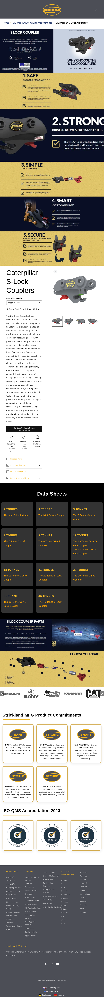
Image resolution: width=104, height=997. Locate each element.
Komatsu (83, 876)
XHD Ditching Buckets (52, 907)
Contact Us (10, 884)
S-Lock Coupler (49, 872)
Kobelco (83, 872)
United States (53, 991)
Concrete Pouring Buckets (32, 878)
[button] (5, 10)
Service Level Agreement (11, 917)
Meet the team (12, 902)
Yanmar (83, 912)
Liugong (83, 890)
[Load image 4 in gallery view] (92, 321)
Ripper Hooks (30, 935)
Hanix (63, 905)
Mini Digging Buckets (30, 923)
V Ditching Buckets (50, 896)
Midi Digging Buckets (30, 916)
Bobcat (64, 891)
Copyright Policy (13, 891)
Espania (60, 995)
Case (63, 887)
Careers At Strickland (10, 878)
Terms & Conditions (14, 926)
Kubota (83, 879)
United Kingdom (53, 987)
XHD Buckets (48, 903)
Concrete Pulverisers (29, 885)
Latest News (11, 898)
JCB (63, 920)
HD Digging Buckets (33, 908)
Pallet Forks (29, 928)
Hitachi (64, 909)
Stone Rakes (48, 879)
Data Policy (11, 895)
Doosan (64, 898)
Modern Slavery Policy (12, 907)
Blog (8, 930)
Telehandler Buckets (48, 884)
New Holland (85, 894)
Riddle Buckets (31, 932)
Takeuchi (83, 905)
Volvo (82, 908)
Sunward (83, 901)
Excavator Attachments (30, 895)
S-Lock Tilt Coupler (51, 876)
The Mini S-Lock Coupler (17, 515)
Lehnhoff (83, 883)
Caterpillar (65, 894)
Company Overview (14, 887)
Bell (63, 884)
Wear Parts (47, 900)
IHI (62, 916)
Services (9, 922)
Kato (63, 923)
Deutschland (47, 995)
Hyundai (64, 913)
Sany (82, 898)
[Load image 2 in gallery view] (69, 321)
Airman (64, 880)
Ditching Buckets (32, 890)
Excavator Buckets (32, 901)
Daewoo (64, 902)
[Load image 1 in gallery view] (57, 321)
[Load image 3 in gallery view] (80, 321)
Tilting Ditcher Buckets (49, 891)
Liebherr (83, 887)
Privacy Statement (13, 912)
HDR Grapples (30, 911)
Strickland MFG (48, 980)
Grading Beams (31, 904)
